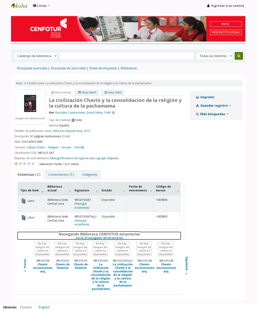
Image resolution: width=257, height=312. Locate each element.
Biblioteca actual (54, 188)
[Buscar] (239, 56)
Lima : (49, 131)
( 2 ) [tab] (29, 174)
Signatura (81, 190)
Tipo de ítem (29, 190)
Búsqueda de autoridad (68, 68)
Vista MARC (89, 92)
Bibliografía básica (61, 158)
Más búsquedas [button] (213, 114)
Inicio (19, 83)
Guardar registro (214, 105)
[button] (41, 6)
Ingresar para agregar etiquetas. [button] (98, 158)
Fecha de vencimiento (138, 188)
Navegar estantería (81, 205)
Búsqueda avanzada (32, 68)
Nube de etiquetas (103, 68)
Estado (107, 190)
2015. (87, 131)
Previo (25, 264)
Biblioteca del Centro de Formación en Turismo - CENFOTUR (21, 6)
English (44, 307)
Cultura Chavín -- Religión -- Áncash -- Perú (53, 147)
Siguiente (187, 264)
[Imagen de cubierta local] (30, 103)
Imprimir (207, 97)
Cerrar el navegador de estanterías (124, 238)
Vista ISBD (114, 92)
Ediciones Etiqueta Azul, (68, 131)
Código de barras (163, 188)
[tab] (61, 174)
